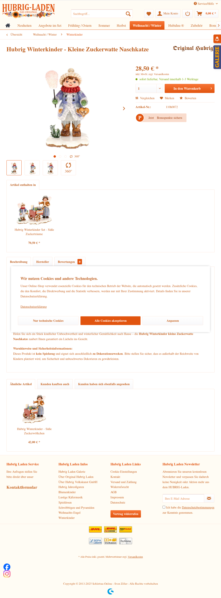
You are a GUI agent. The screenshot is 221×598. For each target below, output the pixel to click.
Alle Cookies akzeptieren (111, 320)
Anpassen (173, 320)
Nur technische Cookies (48, 320)
